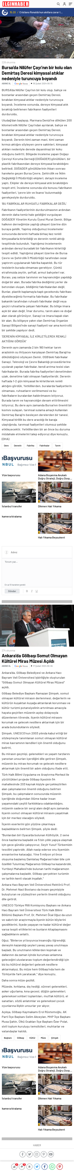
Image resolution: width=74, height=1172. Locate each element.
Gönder (12, 591)
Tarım (58, 445)
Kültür (32, 1037)
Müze (43, 1037)
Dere (6, 445)
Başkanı (8, 1037)
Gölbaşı (20, 1037)
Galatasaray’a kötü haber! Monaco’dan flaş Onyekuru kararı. (41, 12)
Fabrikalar (45, 445)
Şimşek (54, 1037)
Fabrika (30, 445)
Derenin (18, 445)
